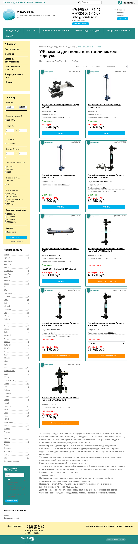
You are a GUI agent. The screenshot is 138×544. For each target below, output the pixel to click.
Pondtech (7, 406)
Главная (7, 2)
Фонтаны (9, 54)
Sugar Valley (8, 422)
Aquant (6, 268)
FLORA (6, 316)
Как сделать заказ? (11, 518)
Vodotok (7, 439)
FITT (5, 313)
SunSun (6, 426)
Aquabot (7, 258)
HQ (5, 351)
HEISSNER (7, 345)
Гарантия (128, 526)
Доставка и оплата (23, 2)
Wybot (6, 445)
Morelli (6, 403)
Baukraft (7, 277)
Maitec (6, 397)
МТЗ (5, 455)
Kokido (6, 384)
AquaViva (7, 274)
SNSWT (6, 419)
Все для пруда (12, 49)
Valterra (7, 432)
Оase (5, 458)
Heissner (7, 342)
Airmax (6, 255)
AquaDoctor (8, 261)
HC (5, 339)
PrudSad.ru (25, 12)
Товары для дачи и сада (14, 76)
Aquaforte (7, 264)
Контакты (40, 2)
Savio (6, 413)
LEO (5, 387)
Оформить (123, 19)
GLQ (5, 326)
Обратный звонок (80, 24)
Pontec (6, 410)
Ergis (5, 303)
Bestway (7, 281)
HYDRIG (7, 358)
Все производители (11, 461)
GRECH (6, 329)
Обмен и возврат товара (109, 526)
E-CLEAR (7, 297)
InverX (6, 364)
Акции (6, 515)
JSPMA (6, 377)
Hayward (7, 335)
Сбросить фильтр (16, 242)
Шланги (8, 82)
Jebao (6, 368)
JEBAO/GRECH (9, 371)
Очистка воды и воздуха (12, 68)
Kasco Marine (9, 381)
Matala (6, 400)
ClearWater (8, 293)
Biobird (6, 284)
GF (5, 322)
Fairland (7, 306)
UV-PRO (7, 429)
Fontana (7, 319)
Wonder (7, 442)
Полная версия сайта (115, 540)
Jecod (6, 374)
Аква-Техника (9, 451)
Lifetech (7, 390)
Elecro (6, 300)
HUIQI (6, 355)
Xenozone (7, 448)
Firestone (7, 310)
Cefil (5, 287)
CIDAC (6, 290)
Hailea (6, 332)
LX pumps (7, 393)
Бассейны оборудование (12, 60)
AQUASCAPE (8, 271)
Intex (6, 361)
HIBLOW (7, 348)
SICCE (6, 416)
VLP (5, 435)
